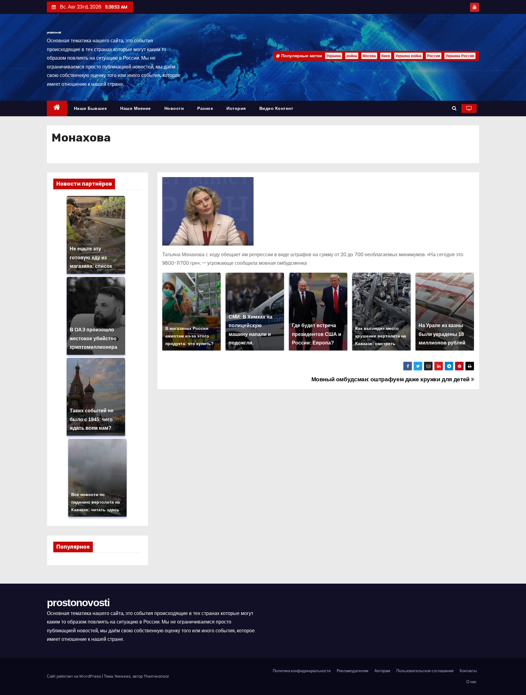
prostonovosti (54, 32)
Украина (333, 55)
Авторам (382, 671)
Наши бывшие (90, 108)
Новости (174, 108)
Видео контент (276, 108)
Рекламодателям (352, 671)
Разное (205, 108)
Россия (433, 55)
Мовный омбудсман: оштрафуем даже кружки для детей (391, 379)
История (236, 108)
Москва (369, 55)
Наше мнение (135, 108)
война (351, 55)
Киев (385, 55)
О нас (471, 682)
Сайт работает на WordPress (74, 676)
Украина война (408, 55)
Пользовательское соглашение (425, 671)
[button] (454, 108)
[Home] (57, 108)
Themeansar (156, 676)
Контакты (468, 671)
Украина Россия (460, 55)
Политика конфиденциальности (302, 671)
